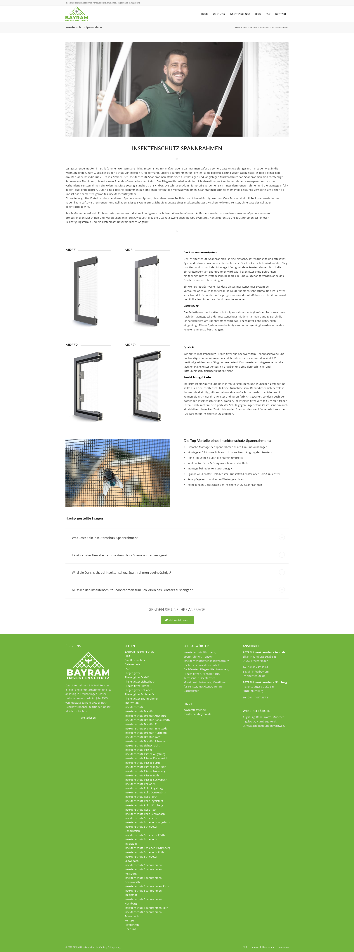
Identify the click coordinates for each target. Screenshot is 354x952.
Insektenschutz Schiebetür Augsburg (147, 822)
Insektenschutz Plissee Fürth (142, 762)
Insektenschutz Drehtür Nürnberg (146, 732)
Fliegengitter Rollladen (138, 690)
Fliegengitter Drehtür (138, 677)
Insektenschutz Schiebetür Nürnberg (147, 848)
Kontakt (129, 920)
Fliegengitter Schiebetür (139, 694)
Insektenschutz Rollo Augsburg (144, 788)
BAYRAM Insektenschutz (139, 651)
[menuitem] (205, 14)
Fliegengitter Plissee (137, 686)
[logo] (76, 14)
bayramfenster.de (195, 710)
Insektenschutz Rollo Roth (141, 809)
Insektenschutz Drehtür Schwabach (147, 741)
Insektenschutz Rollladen (140, 784)
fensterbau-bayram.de (197, 714)
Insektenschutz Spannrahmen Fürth (147, 886)
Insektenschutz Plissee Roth (142, 775)
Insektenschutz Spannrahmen (84, 27)
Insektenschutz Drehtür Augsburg (145, 715)
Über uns (130, 929)
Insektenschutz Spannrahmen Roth (146, 907)
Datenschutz (132, 664)
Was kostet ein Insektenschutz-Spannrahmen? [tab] (105, 538)
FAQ (127, 669)
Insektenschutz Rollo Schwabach (145, 814)
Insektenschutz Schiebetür (141, 818)
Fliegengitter (132, 673)
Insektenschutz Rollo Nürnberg (144, 805)
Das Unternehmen (136, 660)
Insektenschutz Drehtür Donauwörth (147, 720)
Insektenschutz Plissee (138, 749)
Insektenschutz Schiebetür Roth (144, 852)
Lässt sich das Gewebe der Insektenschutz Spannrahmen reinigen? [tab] (119, 555)
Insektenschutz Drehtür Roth (142, 737)
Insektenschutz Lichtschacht (142, 745)
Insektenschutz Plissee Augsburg (145, 754)
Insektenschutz (134, 707)
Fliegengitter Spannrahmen (142, 698)
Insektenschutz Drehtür (139, 711)
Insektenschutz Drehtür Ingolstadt (146, 728)
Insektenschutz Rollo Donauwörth (145, 792)
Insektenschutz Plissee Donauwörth (147, 758)
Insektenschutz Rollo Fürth (141, 796)
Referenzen (132, 924)
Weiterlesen (88, 717)
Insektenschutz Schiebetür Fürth (145, 835)
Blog (127, 656)
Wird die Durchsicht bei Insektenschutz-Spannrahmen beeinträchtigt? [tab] (121, 572)
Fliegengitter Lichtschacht (140, 681)
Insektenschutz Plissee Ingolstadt (145, 767)
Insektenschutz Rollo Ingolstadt (144, 801)
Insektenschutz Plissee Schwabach (146, 779)
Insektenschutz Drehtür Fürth (143, 724)
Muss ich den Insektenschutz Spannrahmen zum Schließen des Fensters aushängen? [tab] (132, 590)
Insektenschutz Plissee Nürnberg (145, 771)
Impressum (132, 703)
